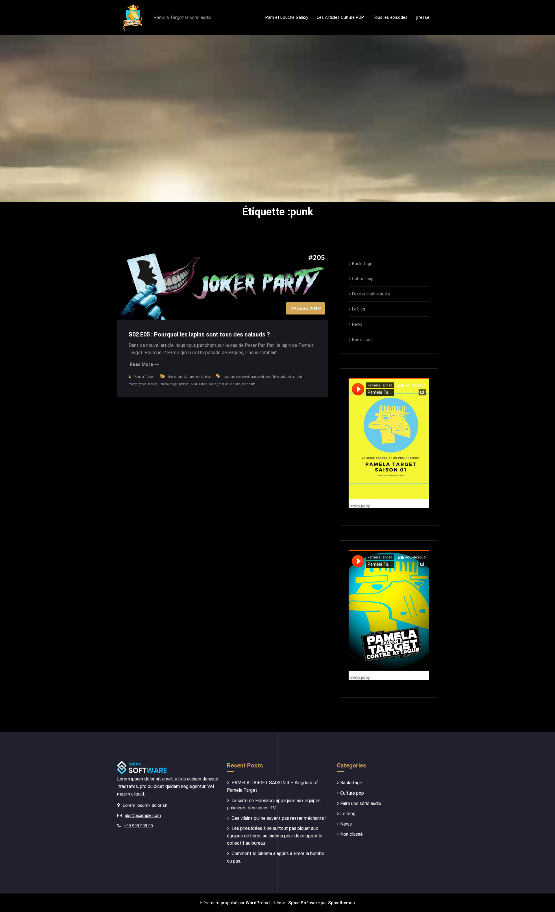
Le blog (206, 377)
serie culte (248, 384)
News (357, 324)
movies (152, 384)
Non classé (362, 339)
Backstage (175, 377)
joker (291, 377)
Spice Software (304, 902)
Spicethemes (341, 902)
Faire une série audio (371, 294)
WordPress (257, 902)
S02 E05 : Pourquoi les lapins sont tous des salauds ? (200, 334)
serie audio (232, 384)
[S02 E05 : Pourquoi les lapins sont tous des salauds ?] (222, 290)
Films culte (278, 377)
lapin (299, 377)
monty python (138, 384)
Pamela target (168, 384)
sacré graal (216, 384)
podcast (184, 384)
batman (229, 377)
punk (194, 384)
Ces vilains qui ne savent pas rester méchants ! (279, 818)
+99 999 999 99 (138, 825)
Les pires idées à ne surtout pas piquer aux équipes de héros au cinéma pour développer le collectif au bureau (274, 836)
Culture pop (191, 377)
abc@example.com (143, 815)
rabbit (203, 384)
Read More (142, 364)
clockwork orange (248, 377)
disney (265, 377)
